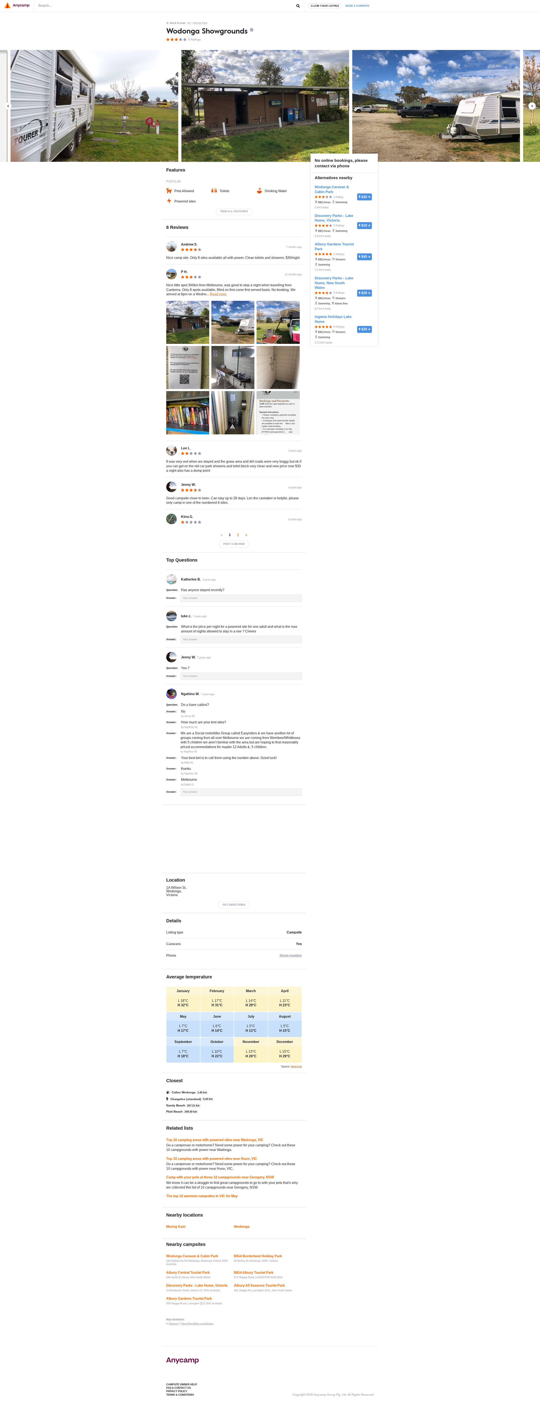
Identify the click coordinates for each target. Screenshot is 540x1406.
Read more (218, 294)
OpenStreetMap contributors (197, 1323)
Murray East (200, 23)
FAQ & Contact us (178, 1387)
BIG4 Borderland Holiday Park (258, 1256)
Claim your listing (325, 5)
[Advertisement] (234, 838)
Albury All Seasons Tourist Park (259, 1285)
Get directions (234, 904)
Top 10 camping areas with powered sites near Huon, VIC (211, 1158)
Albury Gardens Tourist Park (189, 1298)
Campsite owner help (181, 1384)
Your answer (190, 598)
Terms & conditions (180, 1394)
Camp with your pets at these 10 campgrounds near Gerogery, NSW (220, 1177)
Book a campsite (357, 5)
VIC (189, 23)
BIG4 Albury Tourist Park (253, 1272)
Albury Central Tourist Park (188, 1272)
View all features (234, 211)
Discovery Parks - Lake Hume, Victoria (196, 1285)
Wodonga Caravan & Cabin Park (192, 1256)
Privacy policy (176, 1391)
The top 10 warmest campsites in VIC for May (202, 1196)
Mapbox (173, 1323)
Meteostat (296, 1066)
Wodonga (242, 1226)
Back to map (177, 23)
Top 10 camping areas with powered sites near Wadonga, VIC (214, 1140)
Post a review (234, 544)
